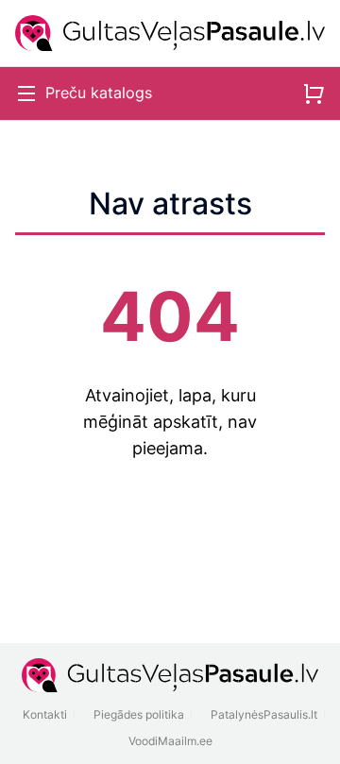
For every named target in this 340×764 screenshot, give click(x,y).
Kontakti (45, 714)
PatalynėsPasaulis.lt (264, 714)
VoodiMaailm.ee (170, 741)
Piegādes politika (139, 714)
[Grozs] (313, 93)
